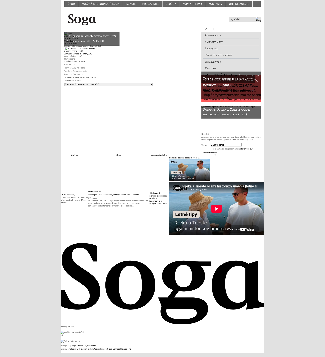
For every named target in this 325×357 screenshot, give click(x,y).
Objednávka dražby (159, 155)
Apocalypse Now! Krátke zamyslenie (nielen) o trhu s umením (113, 195)
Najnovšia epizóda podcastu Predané (184, 158)
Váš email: (205, 145)
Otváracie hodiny (68, 195)
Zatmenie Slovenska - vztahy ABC (78, 54)
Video (216, 155)
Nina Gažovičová (95, 192)
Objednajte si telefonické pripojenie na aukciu (158, 196)
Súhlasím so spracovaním (235, 149)
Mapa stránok (77, 346)
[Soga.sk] (82, 19)
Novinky (74, 155)
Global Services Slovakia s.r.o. (119, 349)
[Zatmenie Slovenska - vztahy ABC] (79, 49)
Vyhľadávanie (90, 346)
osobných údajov (245, 149)
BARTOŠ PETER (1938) (73, 51)
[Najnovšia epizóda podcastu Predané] (189, 181)
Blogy (118, 155)
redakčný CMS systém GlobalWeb (83, 349)
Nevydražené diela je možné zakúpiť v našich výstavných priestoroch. (227, 90)
